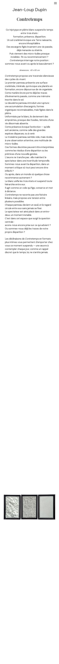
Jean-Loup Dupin (29, 9)
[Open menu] (55, 3)
